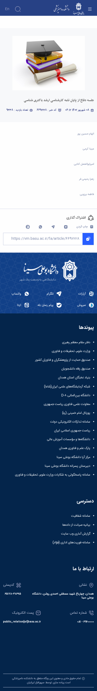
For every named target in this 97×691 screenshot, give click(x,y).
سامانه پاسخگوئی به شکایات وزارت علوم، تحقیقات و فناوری (52, 474)
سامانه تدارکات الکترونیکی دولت (70, 421)
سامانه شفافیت (80, 516)
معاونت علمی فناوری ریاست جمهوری (67, 404)
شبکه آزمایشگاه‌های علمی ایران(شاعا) (67, 386)
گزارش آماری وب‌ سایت (75, 533)
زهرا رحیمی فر (86, 179)
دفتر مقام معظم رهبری (76, 342)
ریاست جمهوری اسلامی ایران (72, 430)
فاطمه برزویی (87, 194)
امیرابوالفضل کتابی (84, 164)
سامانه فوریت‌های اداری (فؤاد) (71, 542)
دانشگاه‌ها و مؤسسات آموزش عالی (68, 439)
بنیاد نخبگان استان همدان (74, 377)
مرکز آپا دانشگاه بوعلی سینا (73, 457)
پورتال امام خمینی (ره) (76, 413)
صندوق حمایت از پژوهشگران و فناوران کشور (62, 360)
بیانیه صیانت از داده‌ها (76, 525)
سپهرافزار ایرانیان (35, 682)
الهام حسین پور (85, 134)
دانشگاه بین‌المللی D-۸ (75, 395)
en (7, 9)
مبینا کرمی (88, 149)
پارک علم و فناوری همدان (74, 448)
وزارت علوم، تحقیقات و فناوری (71, 351)
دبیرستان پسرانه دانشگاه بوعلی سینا (67, 466)
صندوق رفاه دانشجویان (75, 368)
